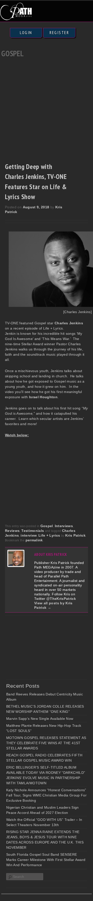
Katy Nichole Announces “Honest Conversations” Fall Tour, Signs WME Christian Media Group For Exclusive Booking (46, 795)
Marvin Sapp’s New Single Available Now (39, 719)
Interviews (64, 526)
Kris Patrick (75, 535)
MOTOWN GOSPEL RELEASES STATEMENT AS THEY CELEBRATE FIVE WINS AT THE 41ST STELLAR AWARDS (46, 743)
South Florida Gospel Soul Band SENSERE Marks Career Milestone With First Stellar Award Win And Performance (45, 859)
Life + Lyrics (49, 535)
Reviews (12, 531)
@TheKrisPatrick (61, 599)
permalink (34, 540)
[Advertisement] (46, 108)
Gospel (46, 526)
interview (29, 535)
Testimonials (32, 531)
